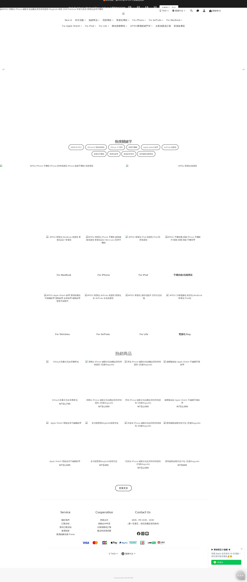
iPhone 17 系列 (116, 147)
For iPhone (138, 20)
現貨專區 (107, 20)
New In (68, 20)
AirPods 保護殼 (170, 147)
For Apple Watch (71, 26)
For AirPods (155, 20)
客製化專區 (122, 20)
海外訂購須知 (65, 527)
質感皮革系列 (129, 154)
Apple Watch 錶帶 (150, 147)
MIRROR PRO (76, 147)
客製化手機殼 (99, 154)
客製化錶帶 (114, 154)
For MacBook (173, 20)
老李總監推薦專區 (146, 154)
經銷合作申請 (104, 523)
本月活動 (79, 20)
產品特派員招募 (104, 530)
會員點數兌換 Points (65, 534)
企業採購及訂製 (163, 26)
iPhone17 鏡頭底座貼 (96, 147)
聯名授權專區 (118, 26)
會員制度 (65, 530)
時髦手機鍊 (133, 147)
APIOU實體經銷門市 (140, 26)
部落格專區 (179, 26)
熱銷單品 (93, 20)
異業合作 (104, 520)
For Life (103, 26)
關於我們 (65, 520)
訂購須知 (65, 523)
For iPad (89, 26)
